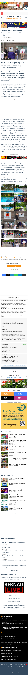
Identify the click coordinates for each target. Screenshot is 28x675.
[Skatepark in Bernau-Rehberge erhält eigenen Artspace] (4, 436)
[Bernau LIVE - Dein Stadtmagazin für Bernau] (14, 17)
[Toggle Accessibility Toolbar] (26, 6)
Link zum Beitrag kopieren (14, 266)
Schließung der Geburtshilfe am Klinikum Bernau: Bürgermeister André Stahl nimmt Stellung (18, 442)
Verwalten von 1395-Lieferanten (8, 365)
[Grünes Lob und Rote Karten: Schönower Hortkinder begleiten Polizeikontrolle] (4, 460)
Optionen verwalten (14, 375)
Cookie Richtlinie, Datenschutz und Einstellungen (14, 668)
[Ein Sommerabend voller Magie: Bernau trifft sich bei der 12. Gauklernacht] (4, 490)
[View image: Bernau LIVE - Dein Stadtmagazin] (7, 188)
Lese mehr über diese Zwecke (20, 365)
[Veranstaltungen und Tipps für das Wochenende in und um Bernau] (4, 508)
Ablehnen (14, 371)
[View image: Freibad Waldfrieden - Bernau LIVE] (20, 243)
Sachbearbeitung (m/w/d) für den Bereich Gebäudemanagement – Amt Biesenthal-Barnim (18, 502)
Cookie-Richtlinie (9, 377)
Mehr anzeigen (14, 471)
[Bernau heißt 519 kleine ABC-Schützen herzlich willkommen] (4, 448)
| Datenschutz (21, 666)
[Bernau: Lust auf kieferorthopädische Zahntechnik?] (4, 480)
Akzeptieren (14, 368)
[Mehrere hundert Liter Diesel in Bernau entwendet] (4, 485)
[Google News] (14, 269)
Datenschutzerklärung (17, 377)
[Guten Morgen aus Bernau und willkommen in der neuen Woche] (4, 496)
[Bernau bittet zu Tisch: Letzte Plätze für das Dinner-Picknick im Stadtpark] (4, 454)
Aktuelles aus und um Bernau (10, 257)
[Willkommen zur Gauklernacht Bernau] (14, 25)
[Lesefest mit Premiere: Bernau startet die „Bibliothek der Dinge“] (4, 465)
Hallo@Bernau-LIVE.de (15, 601)
